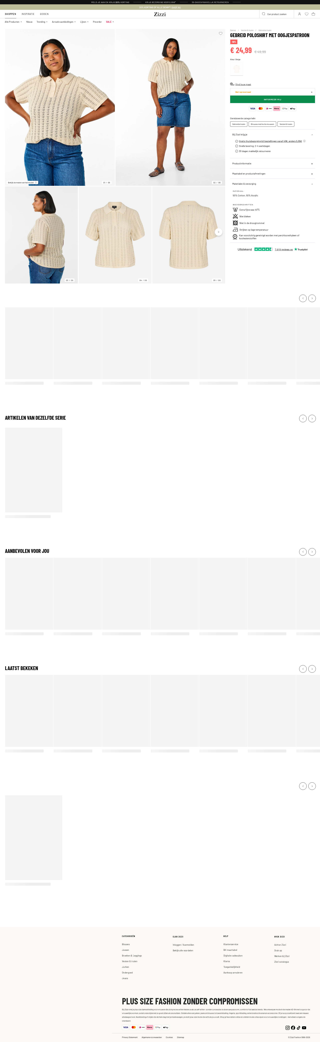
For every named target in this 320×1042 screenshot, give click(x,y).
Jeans (125, 978)
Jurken (125, 966)
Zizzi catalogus (281, 961)
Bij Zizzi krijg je (239, 134)
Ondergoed (127, 972)
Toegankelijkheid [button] (232, 966)
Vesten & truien (247, 30)
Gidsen (44, 13)
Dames (233, 30)
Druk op (278, 950)
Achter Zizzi (280, 944)
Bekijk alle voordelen (183, 950)
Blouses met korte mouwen (262, 124)
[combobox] (277, 14)
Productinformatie (241, 163)
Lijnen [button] (83, 21)
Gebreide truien (264, 30)
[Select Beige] (236, 69)
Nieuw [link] (29, 21)
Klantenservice (231, 944)
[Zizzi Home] (160, 13)
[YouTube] (304, 1027)
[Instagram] (288, 1027)
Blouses (126, 944)
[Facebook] (293, 1027)
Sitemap (180, 1037)
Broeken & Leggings (132, 955)
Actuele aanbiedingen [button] (62, 21)
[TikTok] (298, 1027)
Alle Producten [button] (12, 21)
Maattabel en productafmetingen (249, 173)
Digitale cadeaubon (233, 955)
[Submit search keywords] (264, 14)
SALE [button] (109, 21)
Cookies (169, 1037)
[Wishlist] (220, 33)
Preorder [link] (97, 21)
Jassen (125, 949)
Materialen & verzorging (244, 183)
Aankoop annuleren (233, 972)
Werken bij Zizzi (282, 956)
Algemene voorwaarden (152, 1037)
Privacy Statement (130, 1037)
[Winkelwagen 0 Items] (313, 14)
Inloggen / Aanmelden (183, 944)
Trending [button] (41, 21)
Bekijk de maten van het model (21, 182)
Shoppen (10, 13)
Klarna (227, 961)
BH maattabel (230, 949)
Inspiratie (28, 13)
